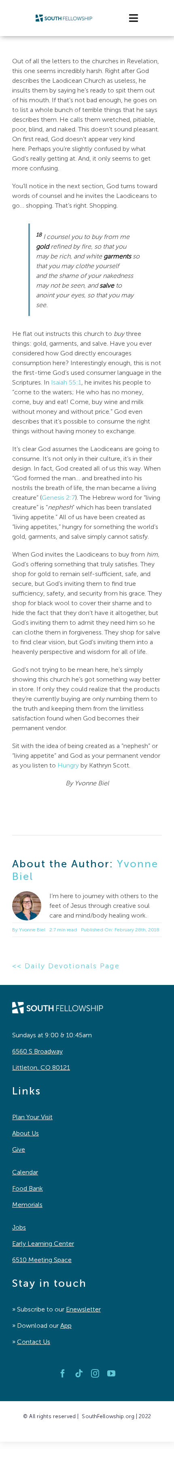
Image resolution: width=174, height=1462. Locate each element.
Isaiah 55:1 (66, 382)
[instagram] (95, 1374)
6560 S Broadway (37, 1051)
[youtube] (111, 1374)
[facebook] (63, 1374)
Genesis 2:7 (58, 497)
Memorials (27, 1204)
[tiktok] (79, 1374)
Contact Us (33, 1342)
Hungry (68, 765)
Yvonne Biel (32, 930)
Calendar (25, 1172)
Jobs (19, 1227)
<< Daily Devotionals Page (66, 965)
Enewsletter (83, 1309)
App (66, 1325)
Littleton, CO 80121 (41, 1067)
